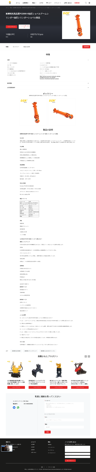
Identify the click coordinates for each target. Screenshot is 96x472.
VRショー (49, 3)
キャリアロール (51, 450)
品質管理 (33, 449)
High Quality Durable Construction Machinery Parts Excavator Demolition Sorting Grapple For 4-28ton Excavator (37, 384)
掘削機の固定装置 (17, 7)
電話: (46, 424)
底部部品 (49, 444)
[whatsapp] (18, 407)
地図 (42, 467)
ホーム (7, 7)
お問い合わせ (33, 452)
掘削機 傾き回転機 (16, 350)
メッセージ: (47, 400)
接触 (47, 432)
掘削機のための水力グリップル (48, 350)
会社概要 (33, 444)
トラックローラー (51, 447)
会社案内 (33, 447)
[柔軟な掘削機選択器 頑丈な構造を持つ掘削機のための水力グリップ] (16, 369)
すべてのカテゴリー (52, 452)
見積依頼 (86, 46)
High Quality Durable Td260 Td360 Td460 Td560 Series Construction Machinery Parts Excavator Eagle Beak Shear (79, 384)
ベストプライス (11, 26)
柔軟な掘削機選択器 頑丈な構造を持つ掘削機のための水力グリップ (15, 382)
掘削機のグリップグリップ (30, 350)
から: (46, 417)
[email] (14, 407)
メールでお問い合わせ (24, 26)
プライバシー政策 (51, 467)
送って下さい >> (70, 460)
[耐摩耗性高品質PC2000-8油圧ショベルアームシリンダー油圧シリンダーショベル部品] (76, 25)
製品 (11, 7)
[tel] (22, 407)
